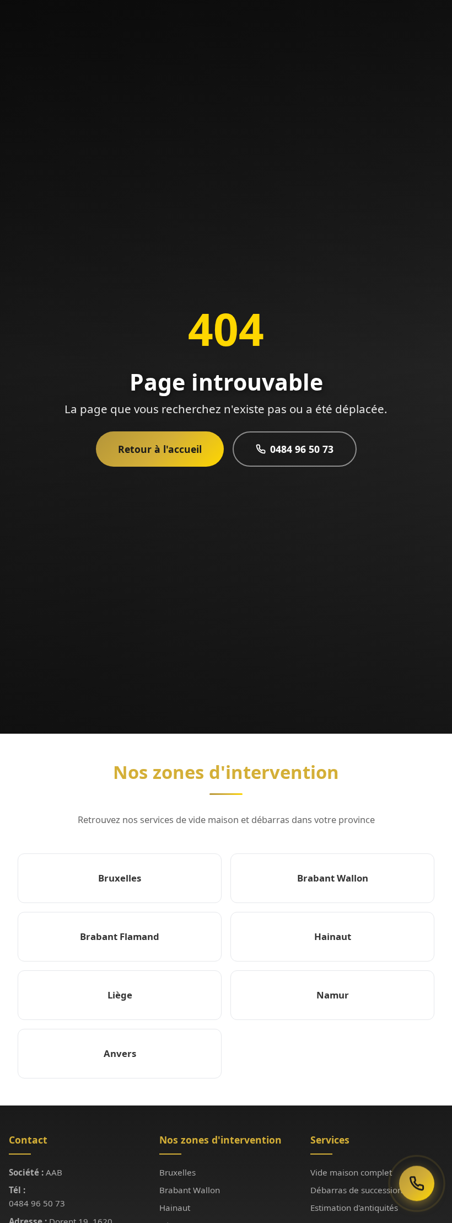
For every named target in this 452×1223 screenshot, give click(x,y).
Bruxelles (177, 1172)
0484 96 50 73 (301, 449)
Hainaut (174, 1207)
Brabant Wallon (189, 1189)
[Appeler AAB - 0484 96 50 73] (416, 1185)
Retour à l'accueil (160, 449)
